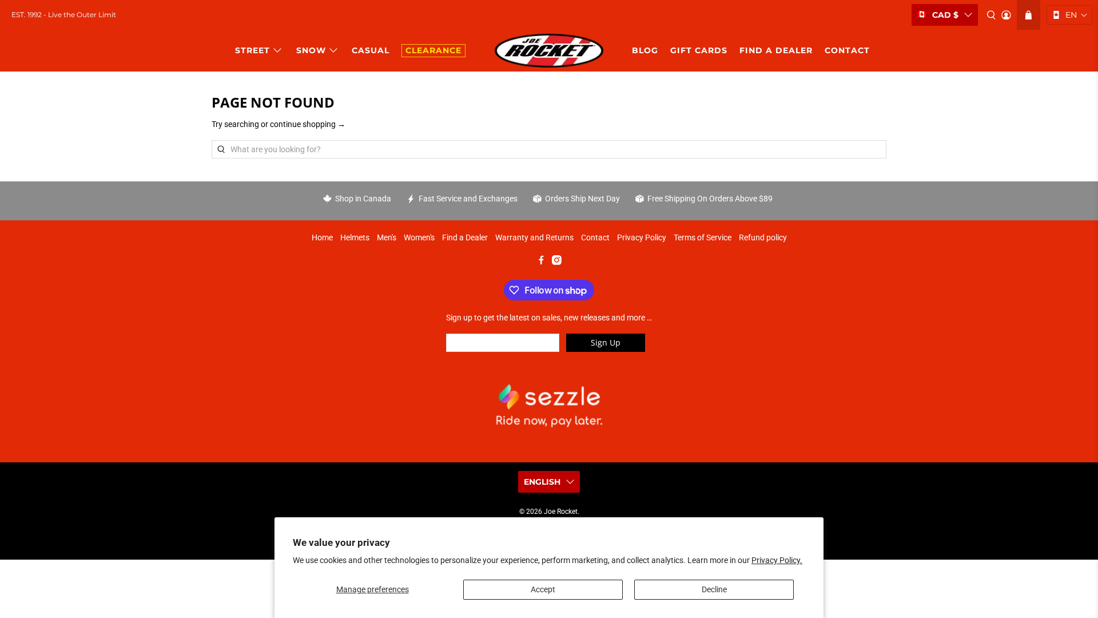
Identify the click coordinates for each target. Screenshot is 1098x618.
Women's (419, 237)
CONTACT (847, 50)
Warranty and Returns (534, 237)
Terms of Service (702, 237)
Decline (714, 589)
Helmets (354, 237)
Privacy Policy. (776, 560)
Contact (595, 237)
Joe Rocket (561, 512)
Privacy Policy (641, 237)
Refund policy (763, 237)
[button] (1069, 15)
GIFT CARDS (698, 50)
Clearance (433, 50)
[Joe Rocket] (549, 51)
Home (322, 237)
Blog (645, 50)
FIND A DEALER (776, 50)
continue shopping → (307, 124)
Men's (386, 237)
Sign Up (605, 342)
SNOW (311, 50)
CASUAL (370, 50)
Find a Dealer (465, 237)
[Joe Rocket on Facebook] (541, 262)
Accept (543, 589)
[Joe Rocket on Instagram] (557, 262)
